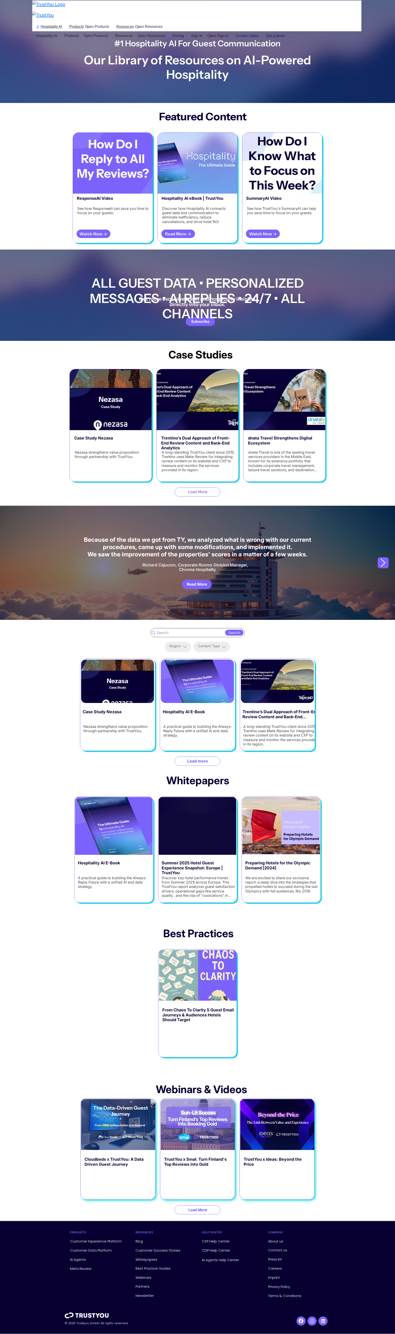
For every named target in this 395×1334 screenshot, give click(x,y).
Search (234, 632)
